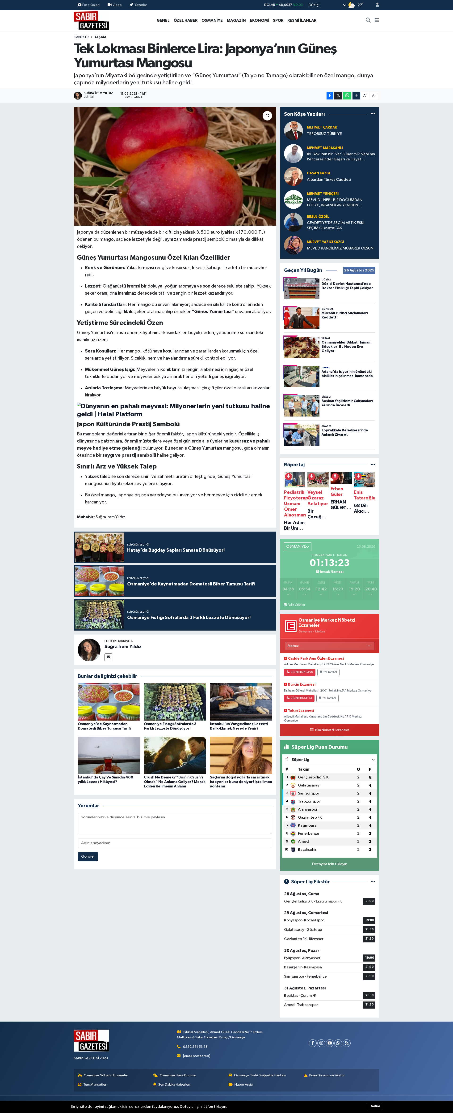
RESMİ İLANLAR (301, 20)
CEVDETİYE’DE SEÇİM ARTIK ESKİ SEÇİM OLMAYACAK (335, 225)
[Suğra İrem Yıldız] (89, 650)
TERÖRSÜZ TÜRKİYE (324, 134)
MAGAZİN (236, 20)
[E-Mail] (108, 657)
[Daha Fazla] (356, 95)
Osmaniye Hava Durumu (178, 1075)
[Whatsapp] (338, 1043)
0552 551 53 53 (195, 1047)
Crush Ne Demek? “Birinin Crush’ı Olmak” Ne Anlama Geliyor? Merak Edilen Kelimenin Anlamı (175, 781)
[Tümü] (373, 114)
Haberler (81, 37)
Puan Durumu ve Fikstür (327, 1075)
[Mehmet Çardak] (293, 131)
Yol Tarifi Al (330, 672)
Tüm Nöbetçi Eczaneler (332, 730)
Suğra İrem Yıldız (123, 646)
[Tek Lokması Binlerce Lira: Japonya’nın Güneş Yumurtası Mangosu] (175, 166)
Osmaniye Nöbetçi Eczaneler (106, 1075)
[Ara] (368, 20)
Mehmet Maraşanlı (325, 148)
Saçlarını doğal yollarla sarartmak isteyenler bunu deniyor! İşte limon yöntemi (241, 781)
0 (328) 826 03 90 (302, 672)
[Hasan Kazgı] (293, 176)
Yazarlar (140, 5)
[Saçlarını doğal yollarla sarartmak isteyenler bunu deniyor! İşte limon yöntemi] (241, 755)
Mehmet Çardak (322, 127)
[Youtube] (330, 1043)
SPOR (278, 20)
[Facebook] (313, 1043)
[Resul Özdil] (293, 222)
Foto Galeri (91, 5)
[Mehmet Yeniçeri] (293, 199)
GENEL (163, 20)
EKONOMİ (259, 20)
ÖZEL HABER (185, 20)
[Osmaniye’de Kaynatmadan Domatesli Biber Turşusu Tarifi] (109, 702)
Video (117, 5)
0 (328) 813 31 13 (301, 698)
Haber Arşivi (244, 1084)
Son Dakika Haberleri (174, 1084)
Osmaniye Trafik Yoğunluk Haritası (260, 1075)
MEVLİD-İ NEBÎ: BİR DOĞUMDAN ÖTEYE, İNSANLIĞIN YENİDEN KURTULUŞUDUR (334, 203)
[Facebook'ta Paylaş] (330, 95)
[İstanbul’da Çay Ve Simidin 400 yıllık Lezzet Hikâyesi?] (109, 755)
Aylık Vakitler (296, 604)
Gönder (88, 857)
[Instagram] (321, 1043)
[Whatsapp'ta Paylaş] (347, 95)
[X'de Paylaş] (338, 95)
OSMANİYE (212, 20)
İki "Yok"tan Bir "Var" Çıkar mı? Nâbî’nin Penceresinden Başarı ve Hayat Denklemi (341, 157)
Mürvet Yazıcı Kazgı (325, 242)
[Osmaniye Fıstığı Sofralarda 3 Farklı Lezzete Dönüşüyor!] (175, 702)
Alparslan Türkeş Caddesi (329, 180)
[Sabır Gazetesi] (91, 20)
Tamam (375, 1106)
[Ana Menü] (377, 20)
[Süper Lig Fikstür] (373, 882)
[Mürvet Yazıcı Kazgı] (293, 245)
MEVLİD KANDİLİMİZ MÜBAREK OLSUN (340, 248)
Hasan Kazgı (318, 173)
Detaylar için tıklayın (329, 864)
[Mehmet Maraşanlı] (293, 153)
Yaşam (100, 37)
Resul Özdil (318, 217)
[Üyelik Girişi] (375, 5)
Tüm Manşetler (94, 1084)
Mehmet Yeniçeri (323, 194)
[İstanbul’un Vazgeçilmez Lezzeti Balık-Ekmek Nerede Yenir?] (241, 702)
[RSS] (347, 1043)
